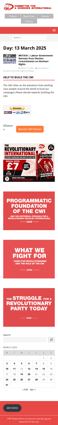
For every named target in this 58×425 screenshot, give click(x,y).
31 (7, 384)
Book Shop (29, 16)
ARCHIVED (12, 408)
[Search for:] (29, 37)
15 (43, 368)
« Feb (25, 389)
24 (7, 379)
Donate (45, 16)
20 (29, 374)
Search (7, 334)
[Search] (51, 339)
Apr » (33, 389)
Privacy (29, 21)
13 (29, 368)
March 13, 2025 (27, 68)
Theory (12, 16)
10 (7, 368)
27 (29, 379)
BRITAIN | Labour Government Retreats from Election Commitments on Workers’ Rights (36, 60)
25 (14, 379)
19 (21, 374)
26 (21, 379)
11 (14, 368)
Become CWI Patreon (29, 129)
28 (36, 379)
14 (36, 368)
